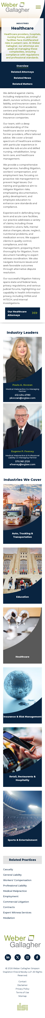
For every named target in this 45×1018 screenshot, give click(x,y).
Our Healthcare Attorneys (17, 313)
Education (22, 597)
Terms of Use (22, 992)
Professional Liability (15, 885)
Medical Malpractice (15, 891)
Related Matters (22, 84)
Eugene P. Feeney (22, 451)
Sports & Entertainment (22, 840)
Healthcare (22, 656)
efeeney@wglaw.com (22, 464)
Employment (10, 896)
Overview (22, 66)
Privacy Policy (22, 989)
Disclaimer (22, 985)
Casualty (8, 869)
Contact (22, 981)
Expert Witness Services (17, 912)
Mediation (9, 918)
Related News (22, 78)
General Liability (12, 875)
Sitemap (22, 996)
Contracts (9, 907)
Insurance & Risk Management (23, 716)
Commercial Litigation (16, 901)
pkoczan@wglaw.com (23, 398)
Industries (22, 23)
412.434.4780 (22, 395)
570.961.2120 (22, 461)
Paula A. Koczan (22, 385)
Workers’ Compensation (17, 880)
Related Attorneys (22, 72)
